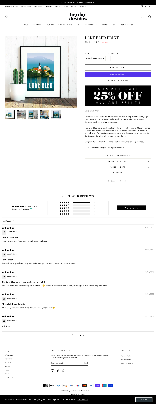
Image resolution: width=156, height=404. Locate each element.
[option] (78, 2)
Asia (79, 25)
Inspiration (38, 6)
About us (8, 362)
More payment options (118, 80)
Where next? (118, 167)
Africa (105, 25)
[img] (8, 228)
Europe (50, 25)
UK (114, 25)
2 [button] (76, 335)
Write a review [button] (131, 207)
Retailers (58, 6)
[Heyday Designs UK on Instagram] (52, 370)
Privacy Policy (126, 359)
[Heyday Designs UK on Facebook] (57, 370)
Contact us (82, 6)
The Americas (65, 25)
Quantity (113, 54)
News (66, 6)
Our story (48, 6)
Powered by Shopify (78, 395)
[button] (65, 202)
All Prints (37, 25)
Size (87, 54)
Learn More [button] (83, 400)
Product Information (118, 156)
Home (7, 351)
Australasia (91, 25)
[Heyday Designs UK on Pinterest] (63, 370)
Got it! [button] (144, 400)
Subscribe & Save (11, 6)
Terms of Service (127, 363)
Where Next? (26, 6)
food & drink (126, 25)
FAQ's (73, 6)
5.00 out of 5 (31, 206)
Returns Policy (126, 356)
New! (25, 25)
